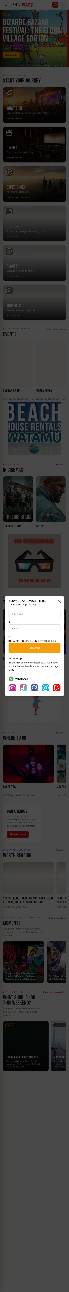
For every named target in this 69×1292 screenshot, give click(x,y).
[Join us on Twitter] (45, 687)
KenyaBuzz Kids (46, 641)
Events (15, 641)
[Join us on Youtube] (56, 687)
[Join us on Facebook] (34, 687)
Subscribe (34, 648)
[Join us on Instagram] (12, 687)
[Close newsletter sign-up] (58, 602)
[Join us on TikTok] (23, 687)
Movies (28, 641)
